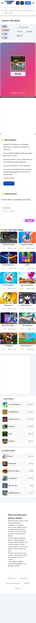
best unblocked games (17, 540)
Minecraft (23, 548)
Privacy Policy (24, 578)
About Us (27, 583)
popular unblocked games (16, 542)
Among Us (16, 548)
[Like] (18, 3)
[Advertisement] (18, 116)
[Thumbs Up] (22, 3)
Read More (9, 183)
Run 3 (10, 551)
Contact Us (18, 588)
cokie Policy (11, 578)
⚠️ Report (5, 30)
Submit (29, 220)
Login (27, 3)
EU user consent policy (13, 583)
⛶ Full (4, 26)
